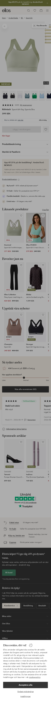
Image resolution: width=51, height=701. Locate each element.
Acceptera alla (25, 685)
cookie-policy (35, 677)
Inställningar (25, 696)
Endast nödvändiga (26, 691)
